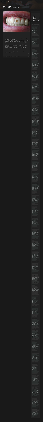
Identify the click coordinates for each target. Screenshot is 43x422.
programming (36, 291)
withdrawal (33, 412)
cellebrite (33, 76)
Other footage (34, 18)
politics (33, 280)
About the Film (36, 421)
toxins (33, 389)
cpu (35, 108)
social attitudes (33, 343)
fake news (33, 165)
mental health (33, 235)
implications (36, 200)
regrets (33, 310)
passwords (33, 266)
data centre (33, 122)
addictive (33, 31)
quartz (36, 301)
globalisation (33, 179)
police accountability (37, 277)
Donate (39, 421)
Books (33, 15)
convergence (37, 98)
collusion (36, 86)
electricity (33, 146)
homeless (33, 190)
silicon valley (33, 333)
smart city (36, 336)
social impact (37, 346)
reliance (33, 311)
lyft (37, 223)
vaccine (35, 400)
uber (35, 393)
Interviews (34, 19)
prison (35, 289)
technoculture (33, 377)
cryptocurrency (33, 112)
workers (35, 413)
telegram (36, 382)
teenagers (33, 382)
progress (33, 292)
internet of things (37, 210)
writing (38, 413)
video (37, 400)
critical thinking (36, 110)
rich (32, 314)
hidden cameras (36, 188)
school (33, 322)
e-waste (36, 141)
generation (33, 177)
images (38, 198)
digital (36, 131)
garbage (36, 175)
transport (33, 391)
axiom (37, 53)
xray (32, 414)
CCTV (37, 74)
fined (35, 168)
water (37, 404)
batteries (33, 55)
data (35, 119)
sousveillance (33, 359)
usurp (33, 400)
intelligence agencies (34, 209)
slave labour (37, 334)
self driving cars (36, 326)
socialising (37, 348)
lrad (32, 223)
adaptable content (34, 28)
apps (35, 44)
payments (37, 266)
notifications (37, 257)
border (33, 65)
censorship (36, 76)
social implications (34, 347)
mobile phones (33, 247)
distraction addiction (34, 134)
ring (37, 314)
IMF (32, 199)
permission (33, 268)
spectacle (37, 359)
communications (36, 87)
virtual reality (36, 402)
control (37, 97)
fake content (36, 164)
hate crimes (36, 187)
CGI (34, 77)
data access (33, 120)
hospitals (36, 191)
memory (37, 234)
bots (37, 65)
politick (37, 279)
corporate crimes (34, 101)
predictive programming (34, 287)
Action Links (34, 13)
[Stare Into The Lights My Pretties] (9, 1)
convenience (33, 98)
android (36, 40)
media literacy (33, 233)
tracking (35, 389)
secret (33, 326)
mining (33, 244)
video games (33, 401)
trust (37, 392)
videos (36, 401)
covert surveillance (34, 107)
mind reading (37, 243)
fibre (32, 167)
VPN (36, 403)
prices (36, 288)
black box (36, 62)
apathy (36, 43)
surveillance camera (34, 367)
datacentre (37, 122)
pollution (36, 280)
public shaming (33, 299)
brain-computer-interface (34, 67)
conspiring (33, 96)
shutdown (33, 332)
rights (35, 314)
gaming (33, 175)
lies (36, 221)
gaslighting (33, 176)
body (38, 63)
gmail (36, 179)
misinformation (33, 245)
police (33, 277)
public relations (33, 298)
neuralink (37, 254)
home (35, 189)
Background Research (35, 14)
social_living (37, 355)
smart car (36, 335)
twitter (33, 393)
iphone (35, 211)
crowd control (36, 111)
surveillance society (34, 370)
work (32, 413)
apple (33, 44)
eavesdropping (33, 142)
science (35, 322)
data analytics (37, 120)
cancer (33, 73)
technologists (37, 380)
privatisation (33, 290)
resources (37, 312)
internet (33, 210)
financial (33, 168)
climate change (33, 85)
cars (32, 74)
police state (33, 278)
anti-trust (33, 43)
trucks (35, 392)
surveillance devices (34, 368)
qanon (36, 300)
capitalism (36, 73)
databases (33, 121)
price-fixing (33, 288)
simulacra (37, 333)
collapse (33, 86)
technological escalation (34, 378)
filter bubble (36, 167)
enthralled (37, 153)
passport (33, 265)
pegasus (33, 267)
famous (36, 165)
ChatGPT (36, 78)
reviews (35, 313)
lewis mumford (33, 220)
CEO (32, 77)
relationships (36, 310)
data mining (37, 123)
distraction (37, 133)
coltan (33, 87)
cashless (35, 74)
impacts (38, 199)
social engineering (34, 345)
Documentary (34, 16)
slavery (33, 335)
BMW (36, 63)
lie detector (33, 221)
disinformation (33, 133)
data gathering (33, 123)
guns (35, 186)
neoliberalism (33, 253)
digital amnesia (33, 132)
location (36, 222)
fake (32, 164)
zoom (33, 416)
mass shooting (33, 231)
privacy (38, 289)
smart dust (37, 337)
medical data (33, 234)
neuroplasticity (33, 255)
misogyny (37, 245)
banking (36, 54)
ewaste (36, 157)
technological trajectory (34, 379)
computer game (34, 88)
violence (33, 402)
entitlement (33, 154)
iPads (33, 211)
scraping (37, 323)
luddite (35, 223)
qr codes (33, 301)
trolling (33, 392)
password (36, 265)
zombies (36, 415)
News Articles (34, 20)
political (36, 278)
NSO (34, 258)
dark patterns (36, 118)
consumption (33, 97)
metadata (37, 236)
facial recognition (34, 163)
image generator (34, 197)
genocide (37, 177)
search (37, 325)
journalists (33, 213)
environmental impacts (34, 155)
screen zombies (33, 325)
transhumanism (37, 390)
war (35, 404)
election (33, 145)
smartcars (33, 336)
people (35, 267)
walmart (33, 404)
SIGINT (36, 332)
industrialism (36, 201)
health (33, 188)
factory (37, 163)
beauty (36, 55)
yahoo (35, 414)
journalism (33, 212)
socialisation (33, 348)
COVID (37, 107)
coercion (37, 85)
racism (33, 302)
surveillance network (34, 369)
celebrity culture (36, 75)
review (33, 313)
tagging (37, 371)
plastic (35, 276)
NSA (32, 258)
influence (36, 202)
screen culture (33, 324)
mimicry (33, 242)
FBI (32, 166)
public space (33, 300)
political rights (33, 279)
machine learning (37, 224)
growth (33, 186)
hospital (33, 191)
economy (33, 143)
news (32, 256)
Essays (34, 17)
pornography (37, 281)
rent (35, 311)
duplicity (33, 141)
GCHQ (36, 176)
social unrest (33, 355)
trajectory (33, 390)
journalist (36, 212)
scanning (33, 321)
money (37, 247)
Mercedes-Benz (33, 236)
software (33, 358)
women (36, 412)
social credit (37, 344)
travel (36, 391)
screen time (37, 324)
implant (33, 200)
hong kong (36, 190)
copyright (33, 100)
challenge (37, 77)
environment (37, 154)
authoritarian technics (34, 51)
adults (33, 33)
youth (37, 414)
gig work (37, 178)
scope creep (33, 323)
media (37, 232)
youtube (33, 415)
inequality (33, 202)
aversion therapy (34, 53)
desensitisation (33, 130)
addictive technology (34, 32)
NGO (35, 256)
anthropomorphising (34, 42)
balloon (33, 54)
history (33, 189)
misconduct (36, 244)
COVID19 (33, 108)
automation (33, 52)
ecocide (37, 142)
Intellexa (33, 208)
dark (32, 118)
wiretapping (36, 411)
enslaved (36, 152)
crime (33, 110)
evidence (33, 157)
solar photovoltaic (37, 358)
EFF (32, 144)
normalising (33, 257)
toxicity (33, 388)
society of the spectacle (34, 357)
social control (33, 344)
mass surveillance (34, 232)
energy (33, 152)
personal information (34, 269)
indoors (33, 201)
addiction (33, 29)
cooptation (37, 99)
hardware (33, 187)
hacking (38, 186)
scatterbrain (36, 321)
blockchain (33, 63)
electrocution (36, 146)
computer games (34, 89)
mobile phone (33, 246)
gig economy (33, 178)
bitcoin (33, 62)
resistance (33, 312)
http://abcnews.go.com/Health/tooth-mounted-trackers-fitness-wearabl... (13, 56)
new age (37, 255)
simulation (33, 334)
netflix (36, 253)
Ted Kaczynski (37, 381)
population (33, 281)
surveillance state (34, 371)
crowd (33, 111)
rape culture (33, 303)
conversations (33, 99)
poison (38, 276)
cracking (33, 109)
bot (35, 65)
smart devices (33, 337)
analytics (33, 40)
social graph (33, 346)
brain (32, 66)
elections (36, 145)
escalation (33, 156)
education (36, 143)
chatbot (33, 78)
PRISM (33, 289)
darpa (33, 119)
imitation (35, 199)
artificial (37, 44)
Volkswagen (33, 403)
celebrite (33, 75)
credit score (36, 109)
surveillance (33, 366)
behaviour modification (34, 56)
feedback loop (35, 166)
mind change (36, 242)
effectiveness (35, 144)
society (33, 356)
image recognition (34, 198)
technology (33, 381)
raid (35, 302)
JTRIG (36, 213)
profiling (33, 291)
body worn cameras (34, 64)
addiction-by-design (34, 30)
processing (37, 290)
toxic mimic (36, 388)
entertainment (33, 153)
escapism (36, 156)
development (33, 131)
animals (33, 41)
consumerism (37, 96)
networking (33, 254)
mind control (33, 243)
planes (33, 276)
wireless (33, 411)
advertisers (36, 33)
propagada (36, 292)
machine (33, 224)
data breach (37, 121)
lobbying (33, 222)
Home (33, 421)
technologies (33, 380)
